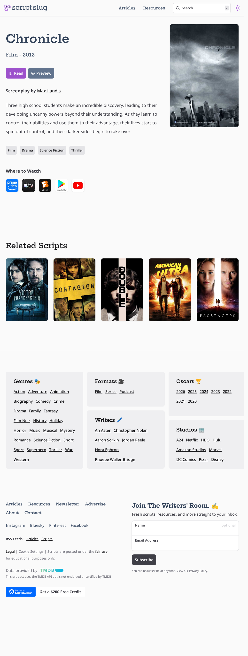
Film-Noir (22, 420)
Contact (32, 512)
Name (185, 525)
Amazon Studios (191, 449)
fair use (101, 551)
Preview (43, 73)
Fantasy (51, 411)
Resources (154, 8)
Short (68, 440)
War (69, 449)
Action (19, 391)
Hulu (217, 440)
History (39, 420)
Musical (50, 430)
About (12, 512)
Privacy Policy (198, 571)
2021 (180, 401)
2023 (215, 391)
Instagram (15, 525)
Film (11, 150)
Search (204, 8)
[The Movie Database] (50, 570)
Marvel (215, 449)
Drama (27, 150)
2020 (192, 401)
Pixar (203, 459)
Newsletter (67, 504)
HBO (205, 440)
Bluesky (37, 525)
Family (35, 411)
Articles (127, 8)
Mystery (67, 430)
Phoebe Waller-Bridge (115, 459)
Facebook (79, 525)
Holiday (56, 420)
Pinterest (57, 525)
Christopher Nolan (130, 430)
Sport (19, 449)
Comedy (43, 401)
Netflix (192, 440)
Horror (20, 430)
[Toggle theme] (237, 8)
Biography (23, 401)
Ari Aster (103, 430)
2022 (227, 391)
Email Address (146, 540)
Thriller (77, 150)
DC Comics (186, 459)
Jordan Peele (133, 440)
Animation (59, 391)
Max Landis (49, 91)
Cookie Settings (31, 551)
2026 (180, 391)
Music (34, 430)
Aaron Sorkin (107, 440)
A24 (179, 440)
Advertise (95, 504)
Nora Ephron (107, 449)
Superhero (36, 449)
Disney (217, 459)
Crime (59, 401)
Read (18, 73)
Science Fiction (52, 150)
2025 (192, 391)
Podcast (126, 391)
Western (21, 459)
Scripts (47, 538)
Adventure (37, 391)
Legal (10, 551)
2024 (204, 391)
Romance (22, 440)
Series (110, 391)
